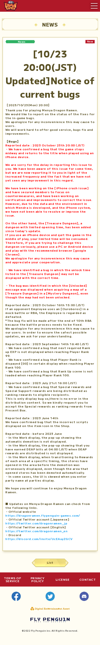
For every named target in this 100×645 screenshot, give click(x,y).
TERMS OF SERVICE (12, 579)
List (50, 562)
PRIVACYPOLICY (38, 579)
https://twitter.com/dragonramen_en (36, 531)
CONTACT (87, 579)
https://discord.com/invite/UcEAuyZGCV (39, 539)
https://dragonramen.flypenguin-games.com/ (42, 515)
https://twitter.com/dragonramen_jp (36, 523)
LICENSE (63, 579)
